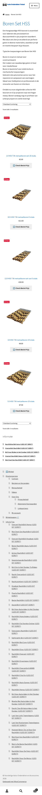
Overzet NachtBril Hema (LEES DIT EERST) (20, 456)
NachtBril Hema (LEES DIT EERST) (25, 689)
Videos (14, 492)
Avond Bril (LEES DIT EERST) (23, 605)
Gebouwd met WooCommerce (14, 781)
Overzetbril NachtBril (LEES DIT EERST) (19, 448)
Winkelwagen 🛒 (12, 517)
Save (7, 118)
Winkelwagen (32, 789)
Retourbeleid (17, 488)
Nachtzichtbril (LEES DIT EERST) (25, 581)
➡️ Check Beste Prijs (21, 165)
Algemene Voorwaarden (27, 504)
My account (16, 513)
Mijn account (7, 791)
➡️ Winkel (10, 471)
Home (7, 14)
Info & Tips (10, 522)
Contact (15, 479)
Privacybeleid (23, 499)
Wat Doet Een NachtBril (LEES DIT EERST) (20, 460)
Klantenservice (12, 476)
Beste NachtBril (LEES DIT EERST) (25, 600)
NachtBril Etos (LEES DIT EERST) (25, 649)
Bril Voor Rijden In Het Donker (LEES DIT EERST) (22, 452)
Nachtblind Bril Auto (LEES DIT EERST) (19, 444)
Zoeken (21, 791)
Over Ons (15, 497)
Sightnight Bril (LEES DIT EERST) (25, 638)
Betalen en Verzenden (20, 483)
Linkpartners (23, 508)
